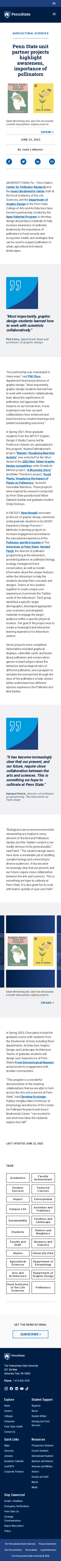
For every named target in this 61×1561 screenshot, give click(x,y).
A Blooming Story (38, 470)
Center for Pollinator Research (26, 187)
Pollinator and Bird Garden (23, 542)
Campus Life (18, 1209)
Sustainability (17, 1220)
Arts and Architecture (18, 1274)
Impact (18, 1199)
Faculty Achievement (43, 1178)
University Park (43, 1253)
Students (17, 1232)
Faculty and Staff (18, 1243)
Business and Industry (43, 1243)
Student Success (18, 1189)
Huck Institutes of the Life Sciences (17, 1287)
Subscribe (29, 1334)
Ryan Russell (29, 513)
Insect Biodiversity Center (27, 191)
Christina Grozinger (33, 1096)
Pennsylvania (43, 1199)
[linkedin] (38, 162)
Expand (46, 132)
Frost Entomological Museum (34, 1062)
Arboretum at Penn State (22, 546)
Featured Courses (43, 1189)
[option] (30, 960)
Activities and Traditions (43, 1209)
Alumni (17, 1253)
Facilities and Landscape (43, 1220)
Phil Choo (34, 376)
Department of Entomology (43, 1263)
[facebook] (9, 162)
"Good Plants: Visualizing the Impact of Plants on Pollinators (28, 478)
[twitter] (23, 162)
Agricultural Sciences (31, 33)
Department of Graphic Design (43, 1274)
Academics (17, 1178)
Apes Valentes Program (21, 216)
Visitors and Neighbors (43, 1232)
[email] (52, 162)
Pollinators (43, 1287)
